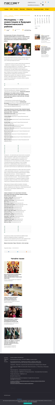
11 (37, 19)
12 (39, 19)
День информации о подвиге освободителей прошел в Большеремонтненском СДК (11, 320)
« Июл (36, 28)
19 (39, 21)
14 (44, 19)
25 (37, 22)
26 (39, 22)
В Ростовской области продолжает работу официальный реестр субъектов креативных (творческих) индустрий (13, 276)
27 (42, 22)
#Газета (16, 9)
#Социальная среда (38, 9)
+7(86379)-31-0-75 (31, 2)
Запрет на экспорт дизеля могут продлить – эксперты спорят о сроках (45, 37)
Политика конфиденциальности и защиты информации (21, 383)
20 (42, 21)
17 (35, 21)
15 (46, 19)
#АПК (11, 9)
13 (42, 19)
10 (35, 19)
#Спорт (47, 9)
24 (35, 22)
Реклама (6, 361)
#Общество (29, 9)
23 (49, 21)
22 (46, 21)
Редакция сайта (6, 360)
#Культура (22, 9)
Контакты (6, 357)
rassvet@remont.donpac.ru (33, 5)
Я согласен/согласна (27, 403)
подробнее (25, 400)
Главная (6, 9)
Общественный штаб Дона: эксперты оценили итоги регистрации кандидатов (10, 298)
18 (37, 21)
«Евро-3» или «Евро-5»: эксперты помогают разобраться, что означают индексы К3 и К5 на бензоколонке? (12, 342)
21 (44, 21)
